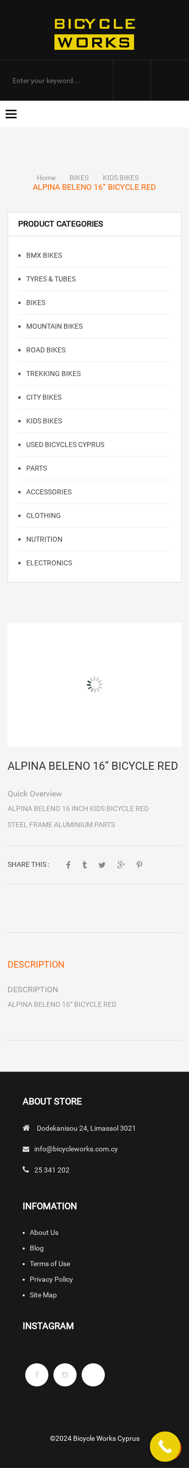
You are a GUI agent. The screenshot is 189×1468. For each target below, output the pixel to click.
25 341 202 (52, 1170)
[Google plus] (93, 1374)
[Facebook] (36, 1374)
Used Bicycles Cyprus (64, 445)
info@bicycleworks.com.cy (76, 1149)
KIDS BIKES (121, 178)
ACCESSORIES (48, 492)
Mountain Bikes (54, 326)
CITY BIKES (43, 397)
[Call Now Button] (165, 1446)
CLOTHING (43, 515)
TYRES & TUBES (50, 279)
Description (36, 964)
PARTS (36, 468)
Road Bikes (45, 350)
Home (46, 178)
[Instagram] (65, 1374)
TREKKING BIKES (53, 374)
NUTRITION (43, 539)
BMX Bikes (43, 255)
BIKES (79, 178)
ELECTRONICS (48, 563)
